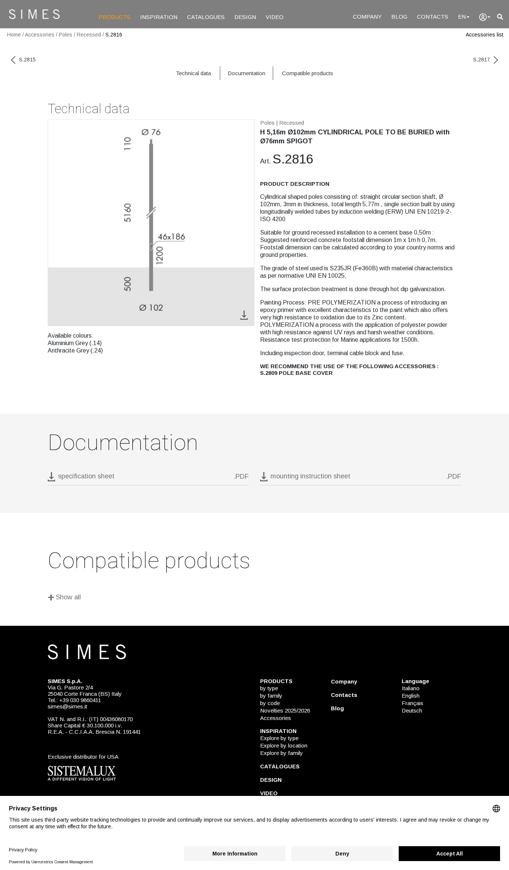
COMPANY (367, 16)
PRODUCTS (114, 17)
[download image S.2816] (244, 314)
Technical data (193, 73)
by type (269, 688)
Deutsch (412, 710)
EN (462, 16)
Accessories (39, 35)
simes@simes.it (67, 706)
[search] (500, 17)
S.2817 (481, 60)
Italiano (411, 688)
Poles (65, 35)
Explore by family (281, 753)
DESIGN (245, 17)
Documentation (246, 73)
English (411, 695)
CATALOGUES (206, 17)
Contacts (344, 695)
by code (270, 703)
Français (412, 703)
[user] (484, 17)
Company (344, 681)
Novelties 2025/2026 (285, 710)
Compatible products (307, 73)
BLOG (399, 16)
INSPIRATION (158, 17)
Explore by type (279, 738)
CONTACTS (432, 16)
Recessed (89, 35)
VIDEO (275, 17)
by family (271, 695)
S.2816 (113, 35)
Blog (337, 708)
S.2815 (27, 60)
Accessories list (484, 35)
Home (14, 35)
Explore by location (283, 745)
